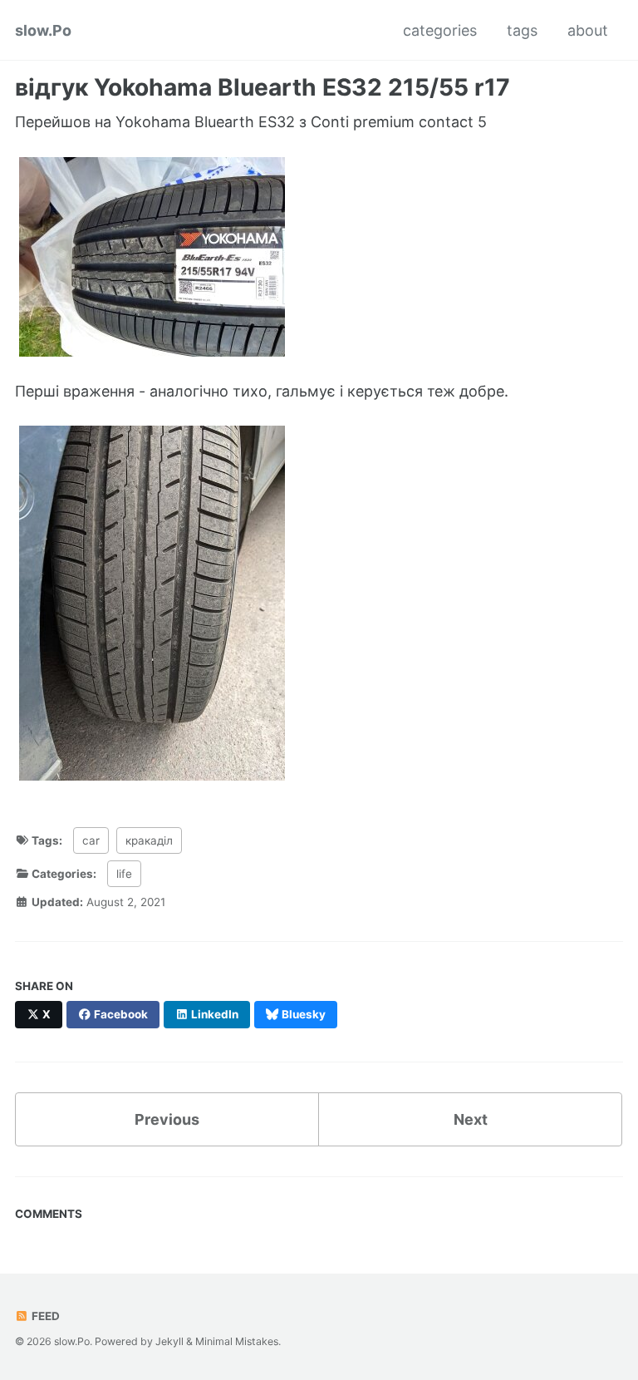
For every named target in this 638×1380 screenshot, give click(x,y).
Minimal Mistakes (236, 1341)
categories (440, 30)
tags (522, 30)
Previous (167, 1119)
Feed (44, 1316)
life (124, 873)
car (91, 840)
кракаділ (149, 840)
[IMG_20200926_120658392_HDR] (152, 255)
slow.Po (43, 30)
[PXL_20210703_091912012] (152, 602)
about (587, 30)
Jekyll (169, 1341)
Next (471, 1119)
